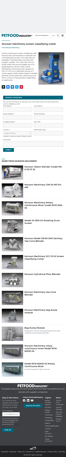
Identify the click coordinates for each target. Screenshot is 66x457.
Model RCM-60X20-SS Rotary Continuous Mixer (39, 365)
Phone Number (39, 114)
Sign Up (8, 430)
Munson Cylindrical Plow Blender (42, 274)
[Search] (58, 35)
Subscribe (4, 452)
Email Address (9, 114)
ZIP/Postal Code (40, 129)
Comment (6, 139)
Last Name (38, 106)
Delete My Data (33, 405)
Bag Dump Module (34, 328)
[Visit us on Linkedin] (28, 400)
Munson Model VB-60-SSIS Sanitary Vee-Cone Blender (43, 239)
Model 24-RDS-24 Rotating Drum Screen (42, 221)
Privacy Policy (52, 452)
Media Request (41, 452)
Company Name (9, 122)
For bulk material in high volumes (37, 369)
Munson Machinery (13, 47)
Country (6, 129)
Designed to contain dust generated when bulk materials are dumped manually (42, 332)
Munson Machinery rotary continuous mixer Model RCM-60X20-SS (40, 348)
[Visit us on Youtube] (32, 400)
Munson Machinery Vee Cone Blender (40, 293)
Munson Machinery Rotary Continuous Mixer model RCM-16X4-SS (43, 205)
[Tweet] (17, 87)
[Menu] (62, 35)
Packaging (6, 40)
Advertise (13, 452)
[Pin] (21, 87)
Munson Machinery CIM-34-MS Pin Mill (42, 186)
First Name (7, 106)
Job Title (37, 122)
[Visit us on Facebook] (24, 400)
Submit (8, 150)
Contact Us (30, 452)
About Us (21, 452)
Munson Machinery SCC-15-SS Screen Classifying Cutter (44, 257)
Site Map (62, 452)
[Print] (3, 87)
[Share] (8, 87)
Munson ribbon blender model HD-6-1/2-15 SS (43, 168)
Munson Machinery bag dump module (40, 311)
